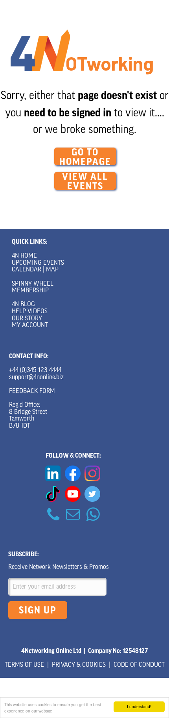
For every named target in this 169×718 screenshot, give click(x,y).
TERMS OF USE (24, 665)
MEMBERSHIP (30, 291)
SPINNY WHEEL (32, 284)
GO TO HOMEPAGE (85, 156)
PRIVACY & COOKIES (79, 665)
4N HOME (24, 256)
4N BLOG (23, 304)
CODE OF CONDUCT (139, 665)
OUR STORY (27, 319)
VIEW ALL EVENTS (85, 181)
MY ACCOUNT (30, 325)
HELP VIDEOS (30, 312)
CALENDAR (26, 270)
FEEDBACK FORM (32, 391)
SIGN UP (38, 610)
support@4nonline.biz (36, 377)
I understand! (139, 706)
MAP (52, 270)
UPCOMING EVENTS (38, 263)
